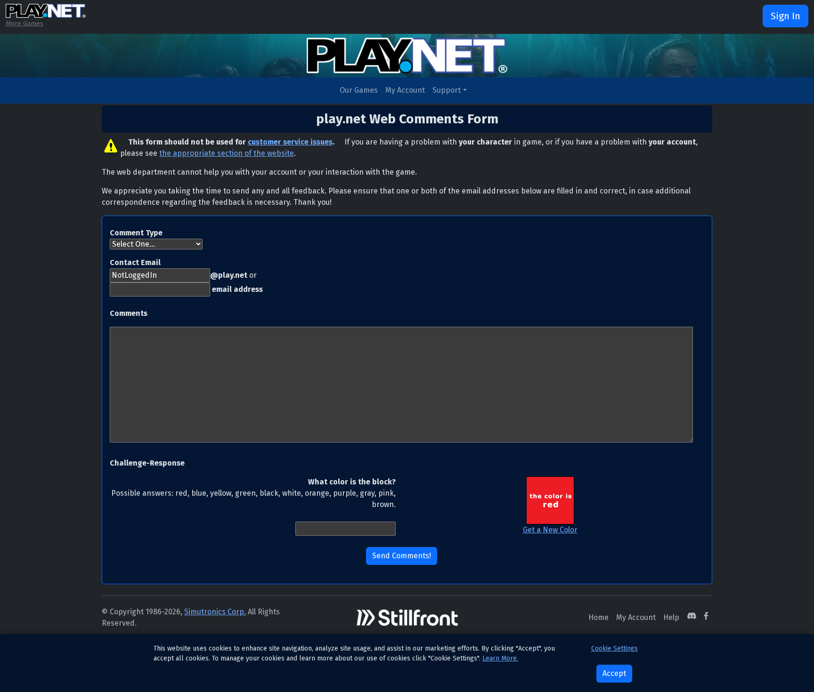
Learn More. (500, 658)
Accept (614, 673)
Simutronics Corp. (215, 611)
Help (671, 617)
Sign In (785, 16)
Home (598, 617)
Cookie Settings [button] (614, 648)
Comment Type (136, 232)
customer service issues (290, 141)
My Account (405, 90)
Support (446, 90)
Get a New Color (550, 529)
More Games (24, 23)
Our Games (359, 90)
